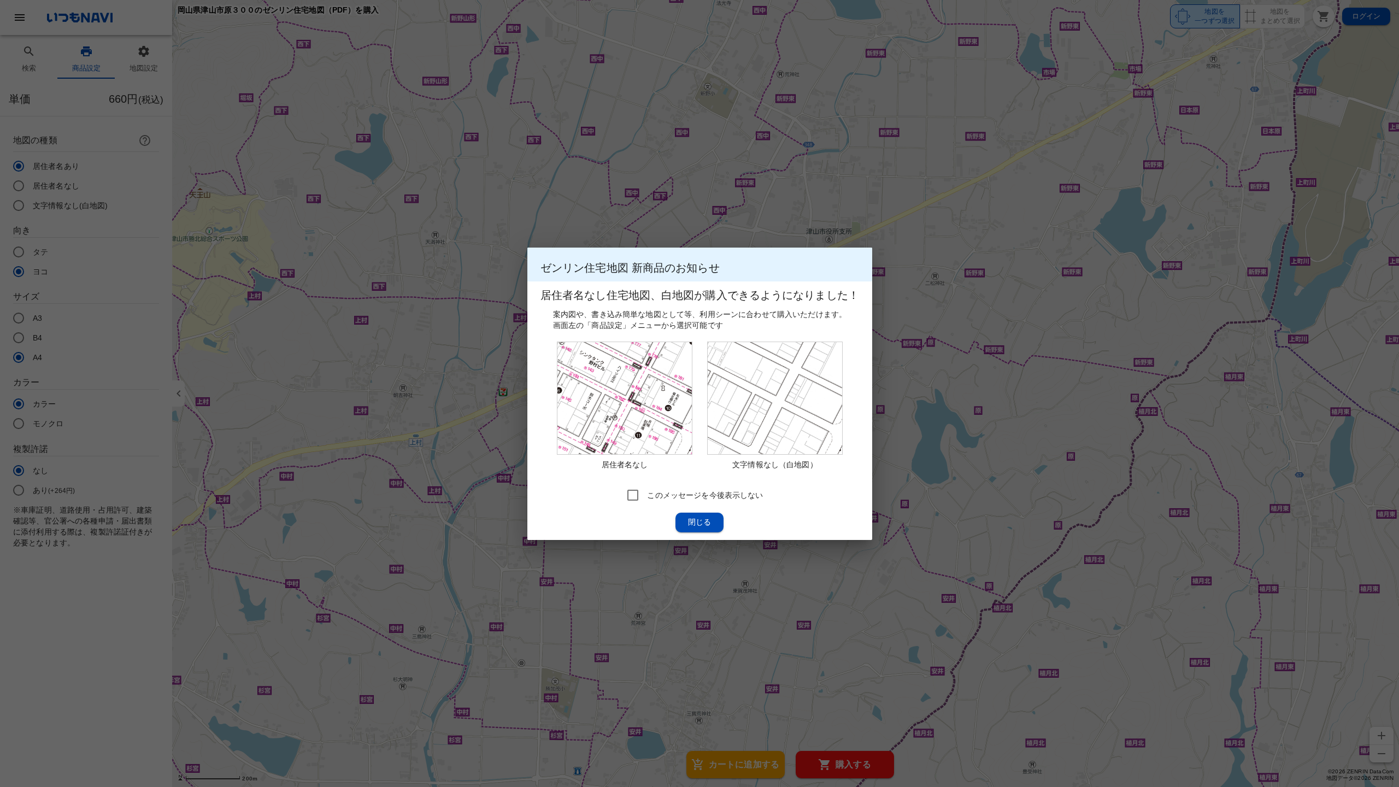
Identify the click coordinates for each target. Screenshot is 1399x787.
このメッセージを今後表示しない (705, 494)
